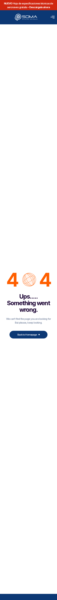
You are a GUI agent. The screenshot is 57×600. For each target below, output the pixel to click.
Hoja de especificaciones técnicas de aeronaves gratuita (28, 5)
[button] (52, 17)
